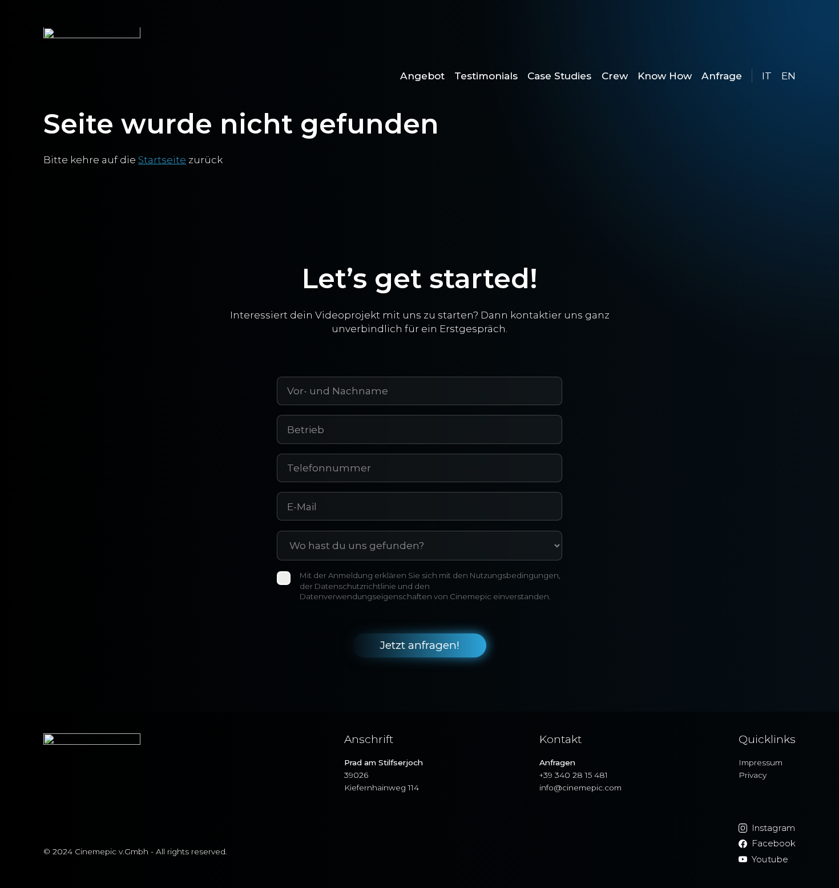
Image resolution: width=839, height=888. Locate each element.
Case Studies (559, 76)
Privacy (753, 775)
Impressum (760, 762)
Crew (615, 76)
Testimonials (486, 76)
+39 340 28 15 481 (573, 775)
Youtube (770, 859)
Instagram (773, 827)
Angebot (422, 76)
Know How (665, 76)
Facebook (774, 843)
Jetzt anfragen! (419, 645)
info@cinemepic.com (580, 787)
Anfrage (721, 76)
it (767, 76)
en (788, 76)
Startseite (162, 160)
